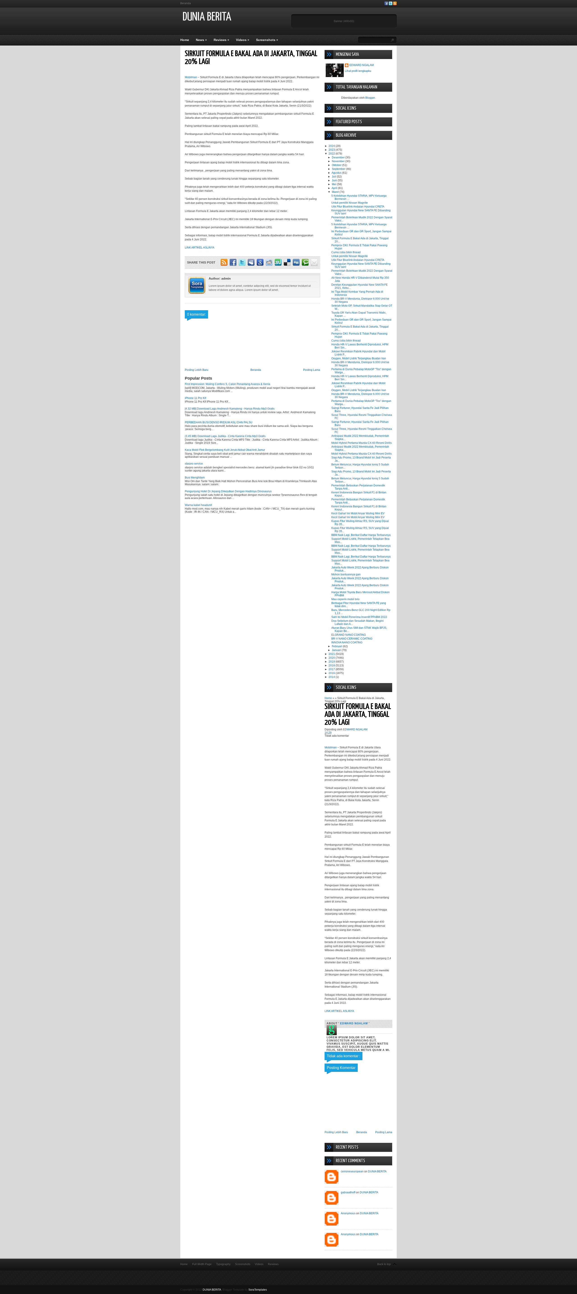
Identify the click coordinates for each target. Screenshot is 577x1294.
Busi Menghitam (195, 477)
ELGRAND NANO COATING (348, 634)
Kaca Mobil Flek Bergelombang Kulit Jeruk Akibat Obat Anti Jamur (225, 449)
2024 (332, 146)
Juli (334, 176)
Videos (242, 40)
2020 (332, 657)
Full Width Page (202, 1264)
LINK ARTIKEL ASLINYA (199, 247)
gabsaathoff (348, 1192)
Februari (337, 646)
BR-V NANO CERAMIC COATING (351, 638)
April (335, 188)
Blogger (370, 97)
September (339, 169)
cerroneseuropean (352, 1171)
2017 (332, 669)
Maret (335, 192)
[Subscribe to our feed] (395, 4)
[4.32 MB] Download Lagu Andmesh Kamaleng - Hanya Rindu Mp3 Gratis (230, 408)
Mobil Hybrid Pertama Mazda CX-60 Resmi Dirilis (361, 442)
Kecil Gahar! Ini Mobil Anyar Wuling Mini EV (358, 513)
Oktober (337, 165)
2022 (332, 153)
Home (184, 40)
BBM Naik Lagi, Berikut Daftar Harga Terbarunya (361, 535)
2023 (332, 149)
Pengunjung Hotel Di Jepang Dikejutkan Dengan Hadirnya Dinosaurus (228, 491)
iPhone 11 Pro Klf (195, 398)
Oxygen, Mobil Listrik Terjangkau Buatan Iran (358, 358)
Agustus (337, 172)
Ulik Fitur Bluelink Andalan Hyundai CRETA (357, 206)
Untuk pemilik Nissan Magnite (349, 202)
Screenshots (267, 40)
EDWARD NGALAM (361, 65)
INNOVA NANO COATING (346, 642)
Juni (335, 180)
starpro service (194, 463)
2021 (332, 654)
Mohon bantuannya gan (346, 574)
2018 (332, 665)
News (201, 40)
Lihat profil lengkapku (358, 71)
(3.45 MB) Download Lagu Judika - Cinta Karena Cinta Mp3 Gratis (225, 436)
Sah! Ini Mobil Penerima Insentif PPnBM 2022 (359, 617)
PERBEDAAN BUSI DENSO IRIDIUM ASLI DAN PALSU (218, 422)
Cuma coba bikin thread (346, 252)
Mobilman (191, 77)
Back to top (384, 1264)
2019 (332, 661)
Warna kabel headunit (198, 505)
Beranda (185, 3)
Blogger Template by (244, 1289)
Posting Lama (311, 369)
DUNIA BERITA (207, 17)
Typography (223, 1264)
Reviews (221, 40)
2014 (332, 677)
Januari (337, 650)
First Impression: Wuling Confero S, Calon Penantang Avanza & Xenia (227, 384)
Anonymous (348, 1213)
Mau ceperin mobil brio (345, 599)
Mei (334, 184)
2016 (332, 673)
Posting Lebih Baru (196, 369)
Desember (338, 157)
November (338, 161)
